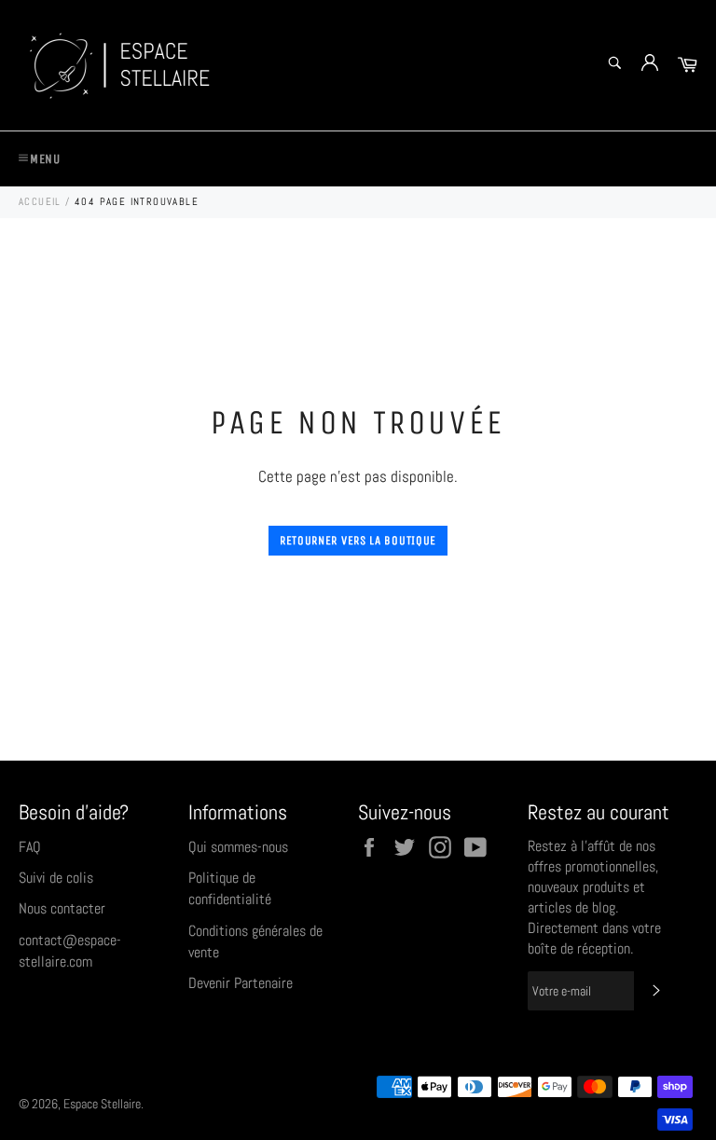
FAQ (30, 847)
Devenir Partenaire (240, 983)
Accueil (40, 201)
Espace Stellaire (102, 1104)
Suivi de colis (56, 877)
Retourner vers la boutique (358, 540)
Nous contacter (62, 908)
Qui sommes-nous (238, 847)
